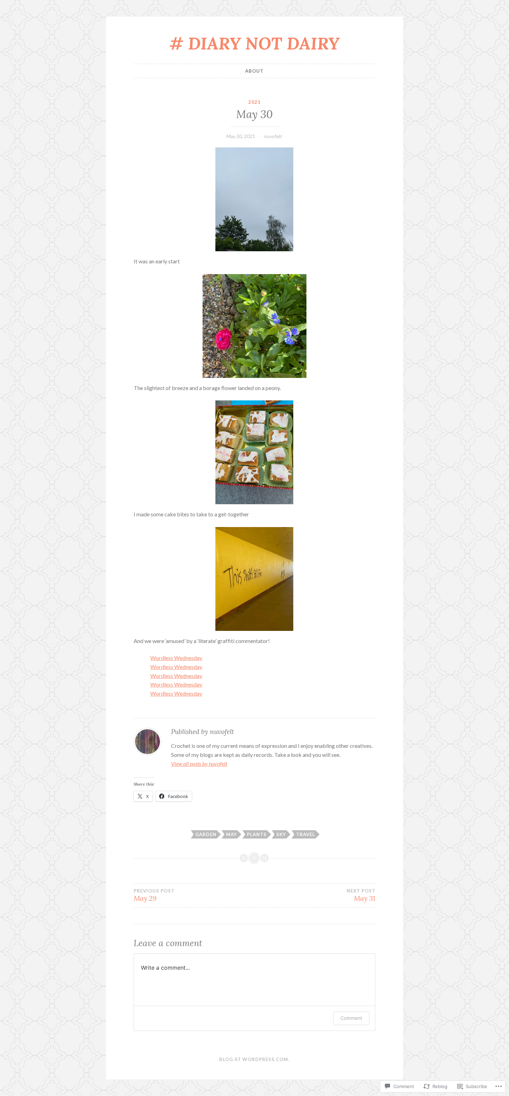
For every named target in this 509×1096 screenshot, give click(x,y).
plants (257, 834)
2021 (254, 102)
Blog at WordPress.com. (254, 1059)
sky (281, 834)
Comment (351, 1018)
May (231, 834)
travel (305, 834)
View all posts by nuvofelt (199, 763)
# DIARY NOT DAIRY (254, 43)
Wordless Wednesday (176, 657)
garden (205, 834)
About (254, 71)
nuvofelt (273, 136)
